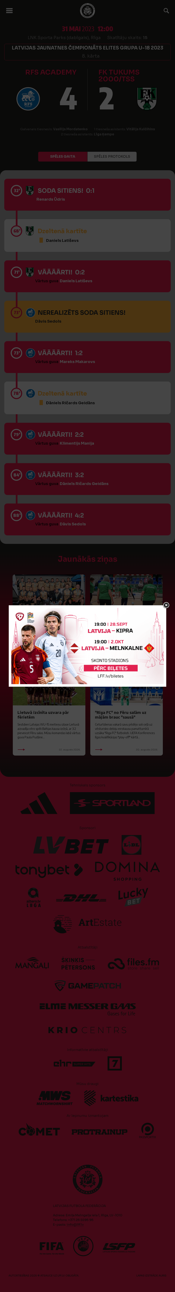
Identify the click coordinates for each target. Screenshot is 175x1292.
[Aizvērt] (166, 605)
